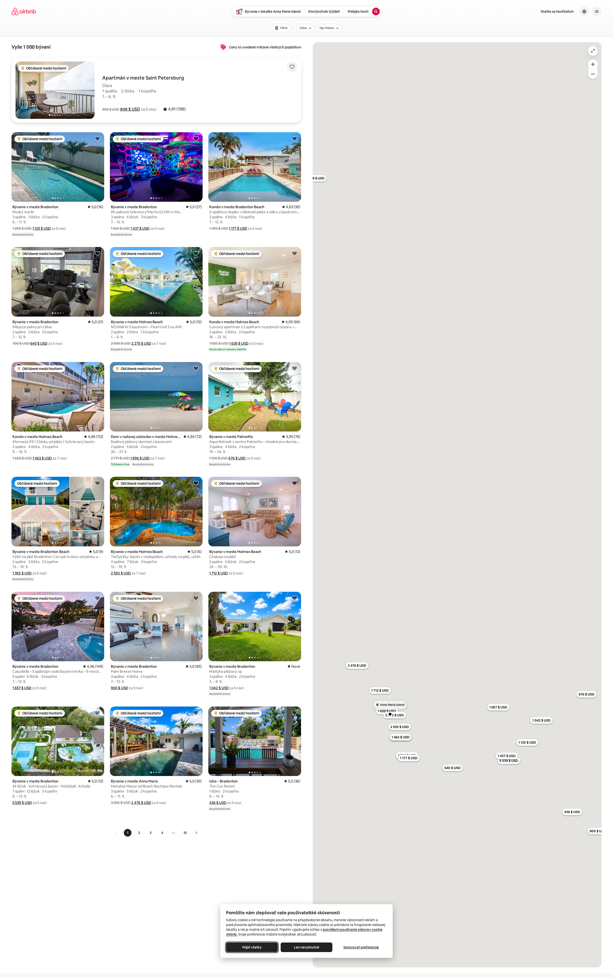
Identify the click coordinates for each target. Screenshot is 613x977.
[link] (116, 833)
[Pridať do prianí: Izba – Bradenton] (294, 713)
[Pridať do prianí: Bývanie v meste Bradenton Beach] (97, 483)
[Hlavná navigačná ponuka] (597, 11)
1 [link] (127, 833)
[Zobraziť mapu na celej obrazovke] (593, 51)
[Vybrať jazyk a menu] (584, 11)
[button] (130, 109)
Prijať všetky (252, 947)
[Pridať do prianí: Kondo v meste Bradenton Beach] (294, 138)
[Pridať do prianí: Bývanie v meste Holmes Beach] (196, 253)
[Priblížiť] (593, 64)
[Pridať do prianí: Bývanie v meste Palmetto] (294, 368)
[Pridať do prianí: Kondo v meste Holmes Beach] (294, 253)
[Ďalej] (196, 833)
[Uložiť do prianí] (292, 67)
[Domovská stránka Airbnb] (23, 11)
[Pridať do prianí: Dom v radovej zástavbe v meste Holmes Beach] (196, 368)
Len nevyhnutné (306, 947)
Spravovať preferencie (361, 947)
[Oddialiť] (593, 74)
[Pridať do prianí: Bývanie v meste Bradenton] (97, 138)
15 (185, 833)
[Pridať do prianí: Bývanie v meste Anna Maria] (196, 713)
